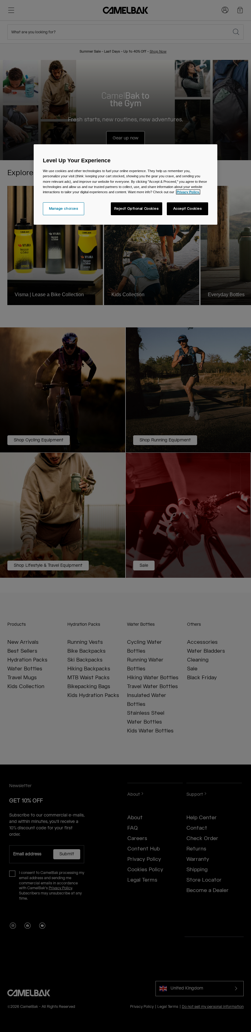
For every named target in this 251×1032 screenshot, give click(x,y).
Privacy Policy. (188, 192)
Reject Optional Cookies (136, 208)
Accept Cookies (187, 208)
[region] (125, 184)
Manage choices (63, 208)
